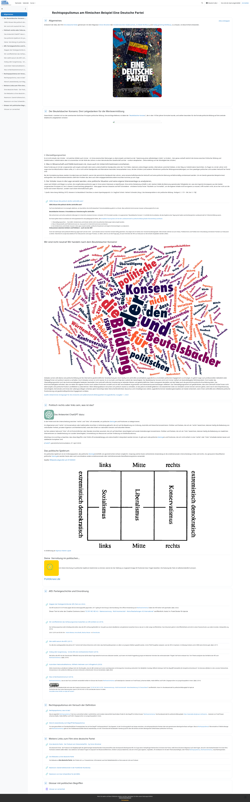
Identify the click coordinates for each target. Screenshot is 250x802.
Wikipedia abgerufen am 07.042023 (62, 460)
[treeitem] (14, 14)
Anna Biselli (78, 632)
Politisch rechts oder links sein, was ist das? (15, 30)
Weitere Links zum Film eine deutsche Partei (15, 85)
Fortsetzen (125, 800)
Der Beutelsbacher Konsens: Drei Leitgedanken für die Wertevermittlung (15, 18)
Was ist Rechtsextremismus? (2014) (15, 70)
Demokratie (96, 632)
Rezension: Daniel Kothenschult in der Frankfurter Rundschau (15, 97)
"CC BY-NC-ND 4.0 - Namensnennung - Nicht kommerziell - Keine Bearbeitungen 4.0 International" (119, 611)
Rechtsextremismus (143, 608)
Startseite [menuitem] (18, 3)
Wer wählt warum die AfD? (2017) (15, 58)
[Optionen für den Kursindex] (25, 8)
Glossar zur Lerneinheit (12, 109)
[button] (202, 3)
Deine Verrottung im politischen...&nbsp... (15, 42)
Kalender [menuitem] (26, 3)
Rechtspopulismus (65, 714)
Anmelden (245, 3)
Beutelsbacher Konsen (137, 115)
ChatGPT (47, 443)
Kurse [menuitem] (32, 3)
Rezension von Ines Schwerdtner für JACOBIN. (15, 101)
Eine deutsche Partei (70, 25)
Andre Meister (70, 632)
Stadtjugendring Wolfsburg (162, 25)
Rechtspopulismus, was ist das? (14, 78)
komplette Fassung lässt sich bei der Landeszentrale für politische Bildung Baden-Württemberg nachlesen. (132, 218)
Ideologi (112, 421)
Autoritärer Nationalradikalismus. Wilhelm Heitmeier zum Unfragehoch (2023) (15, 66)
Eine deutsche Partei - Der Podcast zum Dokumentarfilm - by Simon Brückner (15, 89)
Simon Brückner (104, 25)
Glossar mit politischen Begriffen (15, 105)
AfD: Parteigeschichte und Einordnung (15, 46)
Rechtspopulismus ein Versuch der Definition (15, 74)
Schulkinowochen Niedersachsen (124, 25)
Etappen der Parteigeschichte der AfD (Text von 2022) (15, 50)
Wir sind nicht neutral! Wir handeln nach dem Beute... (15, 26)
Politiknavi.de (52, 579)
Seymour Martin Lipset (63, 551)
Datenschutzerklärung (125, 798)
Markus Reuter (86, 632)
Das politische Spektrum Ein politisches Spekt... (15, 38)
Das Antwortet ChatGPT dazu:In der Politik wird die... (15, 34)
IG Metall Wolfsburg (143, 25)
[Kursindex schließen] (2, 8)
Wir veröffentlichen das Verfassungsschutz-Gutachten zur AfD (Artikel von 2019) (15, 54)
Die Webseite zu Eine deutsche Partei (15, 93)
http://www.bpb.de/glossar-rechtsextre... (196, 714)
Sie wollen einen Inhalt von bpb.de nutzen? (61, 691)
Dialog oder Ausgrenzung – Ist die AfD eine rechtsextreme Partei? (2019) (15, 62)
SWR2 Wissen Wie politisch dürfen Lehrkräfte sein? (15, 22)
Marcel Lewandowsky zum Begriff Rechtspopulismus (15, 82)
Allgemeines (8, 14)
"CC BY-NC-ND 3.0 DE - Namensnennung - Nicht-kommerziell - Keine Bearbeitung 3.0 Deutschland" (119, 687)
